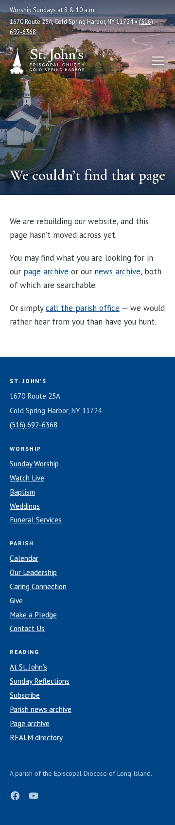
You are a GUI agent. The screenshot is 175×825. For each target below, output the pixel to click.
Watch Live (27, 477)
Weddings (25, 506)
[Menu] (158, 61)
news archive (117, 271)
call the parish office (83, 308)
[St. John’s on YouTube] (33, 796)
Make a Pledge (33, 614)
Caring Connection (38, 586)
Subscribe (25, 695)
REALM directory (36, 737)
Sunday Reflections (40, 681)
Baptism (22, 492)
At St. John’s (28, 667)
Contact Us (27, 628)
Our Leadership (33, 572)
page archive (46, 271)
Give (16, 600)
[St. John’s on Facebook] (15, 796)
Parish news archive (40, 709)
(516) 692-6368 (33, 424)
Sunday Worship (34, 463)
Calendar (24, 558)
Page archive (30, 723)
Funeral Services (36, 519)
